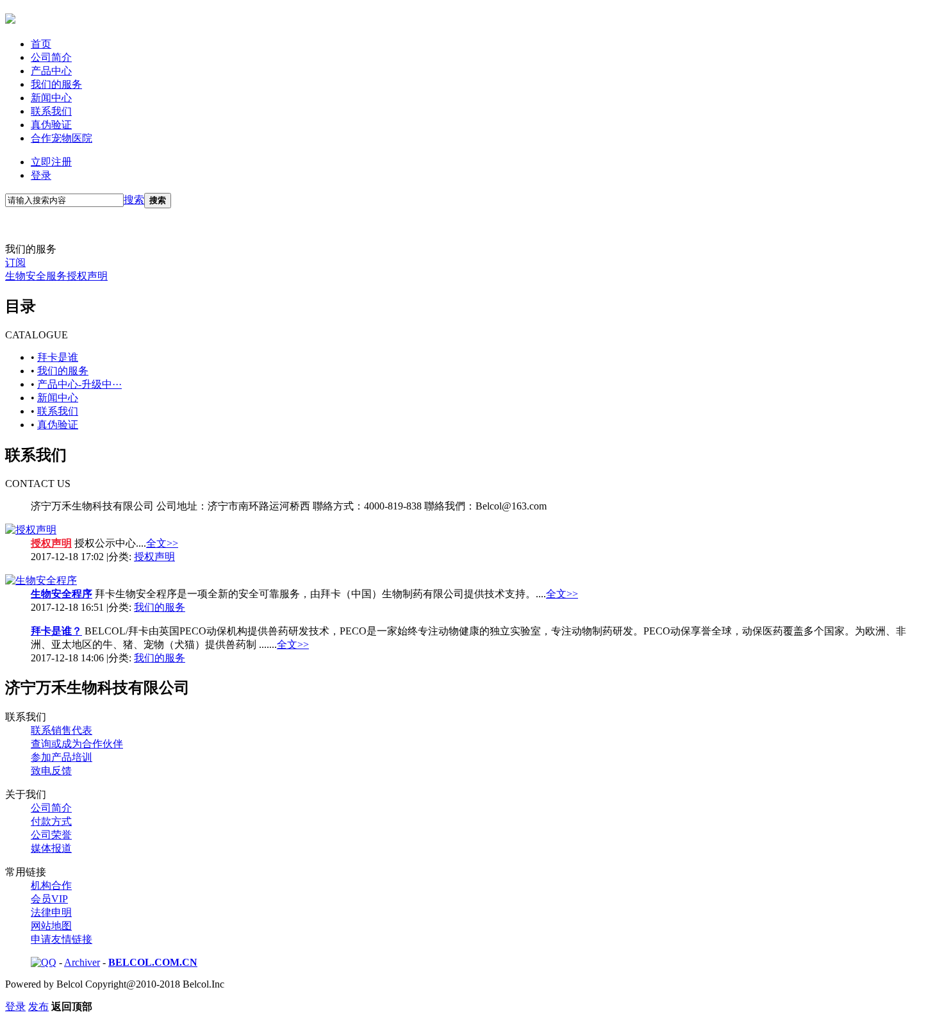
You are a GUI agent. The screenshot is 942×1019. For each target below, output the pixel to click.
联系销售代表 (61, 730)
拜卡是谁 (57, 357)
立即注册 (51, 161)
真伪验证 (51, 124)
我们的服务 (56, 84)
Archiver (82, 962)
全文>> (162, 543)
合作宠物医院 (61, 138)
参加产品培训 (61, 757)
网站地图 (51, 925)
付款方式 (51, 821)
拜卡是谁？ (56, 630)
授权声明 (87, 275)
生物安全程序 (61, 593)
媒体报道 (51, 848)
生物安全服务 (36, 275)
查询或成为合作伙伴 (77, 743)
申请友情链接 (61, 939)
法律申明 (51, 912)
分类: (141, 556)
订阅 (15, 262)
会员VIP (49, 898)
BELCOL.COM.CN (152, 962)
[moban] (10, 16)
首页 (41, 43)
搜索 (134, 199)
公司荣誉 (51, 834)
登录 (41, 175)
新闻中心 (51, 97)
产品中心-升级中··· (79, 384)
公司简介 (51, 57)
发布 (38, 1006)
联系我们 (51, 111)
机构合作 (51, 885)
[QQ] (43, 962)
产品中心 (51, 70)
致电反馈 (51, 770)
